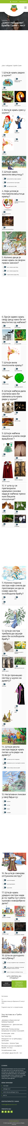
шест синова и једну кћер (12, 270)
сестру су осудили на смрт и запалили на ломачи (14, 963)
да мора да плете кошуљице (13, 759)
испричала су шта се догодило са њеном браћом (14, 764)
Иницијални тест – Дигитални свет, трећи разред (12, 1025)
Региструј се (23, 1)
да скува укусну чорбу (12, 186)
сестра (8, 805)
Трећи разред (5, 20)
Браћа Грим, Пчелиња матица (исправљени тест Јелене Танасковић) (12, 1030)
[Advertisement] (14, 45)
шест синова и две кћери (12, 267)
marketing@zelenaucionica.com (9, 1104)
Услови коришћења (14, 1121)
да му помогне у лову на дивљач (14, 178)
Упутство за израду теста (11, 1092)
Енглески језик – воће (7, 1033)
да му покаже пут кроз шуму (13, 182)
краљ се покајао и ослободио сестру (15, 972)
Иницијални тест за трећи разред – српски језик (11, 1039)
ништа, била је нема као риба (13, 767)
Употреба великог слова (8, 1050)
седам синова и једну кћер (13, 274)
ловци (8, 808)
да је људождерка (11, 884)
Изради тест (6, 1089)
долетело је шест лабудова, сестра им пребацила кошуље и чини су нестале (13, 968)
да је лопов (9, 887)
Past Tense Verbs (6, 1036)
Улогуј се (14, 1)
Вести (5, 1095)
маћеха (8, 801)
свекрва (9, 812)
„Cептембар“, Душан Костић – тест (11, 1053)
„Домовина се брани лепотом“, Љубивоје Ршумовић (10, 1021)
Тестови (5, 1086)
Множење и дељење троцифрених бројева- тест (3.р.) (11, 1046)
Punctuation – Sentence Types (10, 1043)
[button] (8, 83)
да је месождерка (11, 880)
